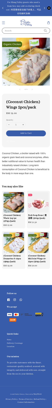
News (9, 340)
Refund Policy (39, 399)
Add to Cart (26, 133)
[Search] (45, 30)
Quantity (9, 120)
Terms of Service (26, 399)
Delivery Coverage (15, 343)
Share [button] (12, 141)
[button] (3, 23)
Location (11, 346)
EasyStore (38, 394)
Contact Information (25, 402)
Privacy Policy (12, 399)
